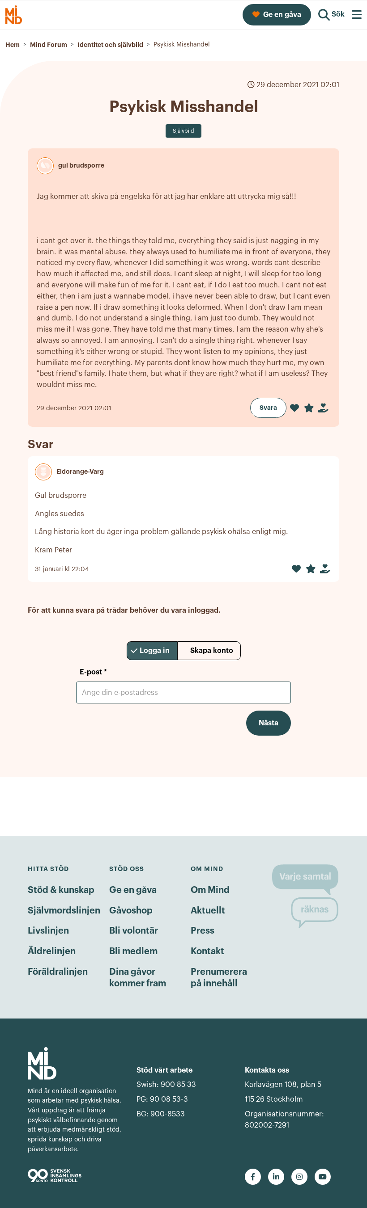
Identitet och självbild (110, 45)
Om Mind (210, 890)
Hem (12, 45)
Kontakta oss (267, 1070)
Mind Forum (48, 45)
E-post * (93, 672)
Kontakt (207, 951)
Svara (268, 407)
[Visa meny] (357, 14)
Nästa (268, 723)
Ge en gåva (133, 890)
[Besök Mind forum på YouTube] (323, 1177)
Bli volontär (133, 930)
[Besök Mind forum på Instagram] (299, 1177)
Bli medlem (133, 951)
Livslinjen (48, 930)
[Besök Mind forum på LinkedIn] (276, 1177)
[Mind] (75, 1063)
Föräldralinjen (58, 972)
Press (202, 930)
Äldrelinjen (52, 951)
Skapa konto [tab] (211, 650)
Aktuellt (208, 910)
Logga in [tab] (155, 650)
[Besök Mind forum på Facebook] (253, 1177)
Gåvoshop (131, 910)
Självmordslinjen (64, 910)
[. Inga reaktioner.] (294, 408)
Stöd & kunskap (61, 890)
